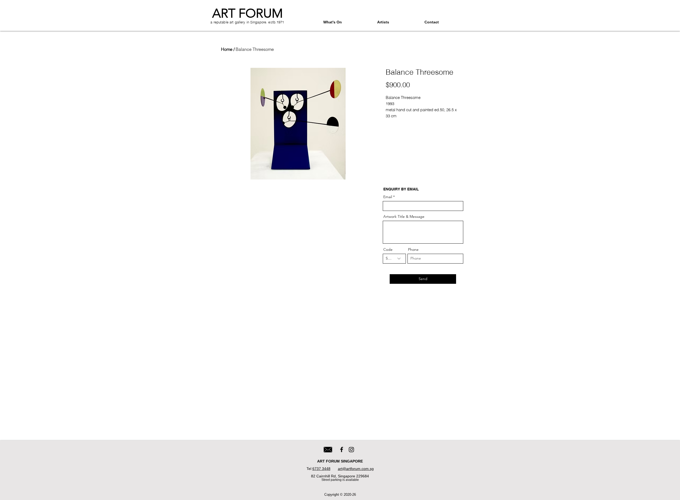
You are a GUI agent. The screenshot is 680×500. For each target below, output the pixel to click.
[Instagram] (351, 449)
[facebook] (341, 449)
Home (226, 49)
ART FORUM (247, 13)
